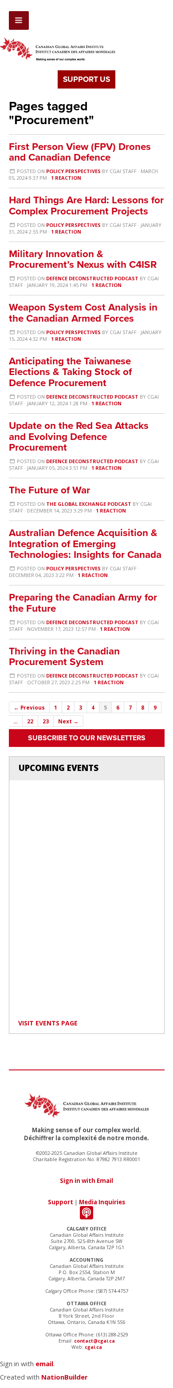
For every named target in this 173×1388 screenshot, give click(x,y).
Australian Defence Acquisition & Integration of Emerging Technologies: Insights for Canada (85, 544)
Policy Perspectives (73, 171)
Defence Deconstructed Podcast (92, 278)
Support (60, 1202)
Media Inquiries (102, 1202)
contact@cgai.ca (94, 1341)
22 (30, 721)
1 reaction (66, 177)
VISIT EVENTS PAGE (48, 1023)
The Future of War (49, 490)
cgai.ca (93, 1347)
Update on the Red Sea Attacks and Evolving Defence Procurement (79, 437)
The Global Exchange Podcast (88, 503)
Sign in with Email (86, 1181)
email (44, 1363)
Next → (68, 721)
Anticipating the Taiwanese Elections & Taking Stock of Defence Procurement (70, 372)
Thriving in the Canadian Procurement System (64, 656)
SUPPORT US (86, 79)
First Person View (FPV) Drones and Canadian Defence (80, 152)
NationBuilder (64, 1376)
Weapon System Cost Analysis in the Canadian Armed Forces (83, 312)
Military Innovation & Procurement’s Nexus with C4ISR (83, 259)
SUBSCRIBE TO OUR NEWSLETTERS (86, 738)
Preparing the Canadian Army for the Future (83, 602)
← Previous (29, 707)
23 (46, 721)
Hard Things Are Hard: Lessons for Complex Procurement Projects (86, 205)
